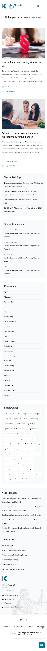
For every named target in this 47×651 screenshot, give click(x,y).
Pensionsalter (9, 439)
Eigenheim (17, 419)
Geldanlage (31, 424)
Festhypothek (21, 424)
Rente (31, 449)
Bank (18, 414)
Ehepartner (8, 419)
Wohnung (8, 479)
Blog (6, 91)
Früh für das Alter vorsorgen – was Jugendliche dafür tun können (20, 135)
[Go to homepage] (12, 6)
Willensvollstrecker (23, 474)
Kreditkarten (8, 351)
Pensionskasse (9, 370)
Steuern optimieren (34, 454)
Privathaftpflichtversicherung (31, 444)
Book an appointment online (13, 607)
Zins (27, 479)
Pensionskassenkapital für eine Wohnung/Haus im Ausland (22, 235)
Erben (25, 419)
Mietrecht (7, 361)
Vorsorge (12, 91)
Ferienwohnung (9, 424)
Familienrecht (9, 331)
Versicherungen (9, 390)
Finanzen (7, 336)
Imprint (31, 626)
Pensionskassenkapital (12, 444)
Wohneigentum (36, 474)
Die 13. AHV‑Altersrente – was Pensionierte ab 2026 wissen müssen (23, 209)
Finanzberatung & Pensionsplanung (14, 555)
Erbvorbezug (34, 419)
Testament (30, 459)
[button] (44, 6)
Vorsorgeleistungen (26, 469)
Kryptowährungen (10, 356)
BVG (31, 414)
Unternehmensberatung (10, 564)
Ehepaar (37, 414)
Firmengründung (10, 341)
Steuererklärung (20, 454)
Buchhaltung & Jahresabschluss (13, 569)
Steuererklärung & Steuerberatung (14, 550)
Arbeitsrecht (8, 302)
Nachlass (30, 434)
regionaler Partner (21, 449)
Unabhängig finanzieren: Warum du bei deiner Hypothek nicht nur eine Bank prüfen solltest (20, 193)
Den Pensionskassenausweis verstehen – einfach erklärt (21, 201)
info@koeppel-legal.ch (12, 595)
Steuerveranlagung (10, 459)
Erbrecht (7, 326)
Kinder (17, 434)
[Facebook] (20, 619)
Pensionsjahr (20, 439)
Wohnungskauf (18, 479)
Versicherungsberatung (10, 560)
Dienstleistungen (10, 321)
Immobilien (8, 346)
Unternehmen (9, 464)
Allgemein (7, 297)
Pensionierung (9, 366)
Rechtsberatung (7, 545)
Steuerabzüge (9, 454)
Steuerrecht (8, 380)
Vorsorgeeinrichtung (11, 469)
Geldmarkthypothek (11, 429)
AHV (6, 292)
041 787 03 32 (9, 599)
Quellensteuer (9, 449)
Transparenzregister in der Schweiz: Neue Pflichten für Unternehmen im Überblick (23, 184)
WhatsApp (7, 603)
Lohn (23, 434)
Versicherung (20, 464)
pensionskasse (31, 439)
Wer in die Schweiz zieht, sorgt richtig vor (22, 64)
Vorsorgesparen (9, 474)
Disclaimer (40, 626)
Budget (25, 414)
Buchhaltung (8, 317)
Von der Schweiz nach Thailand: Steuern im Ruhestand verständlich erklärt (21, 529)
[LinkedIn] (26, 619)
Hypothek (23, 429)
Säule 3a (7, 375)
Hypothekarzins (33, 429)
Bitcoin (6, 307)
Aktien (12, 414)
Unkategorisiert (9, 385)
